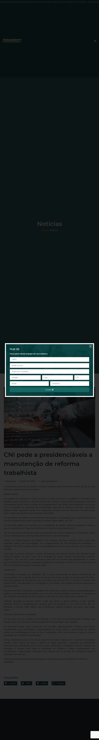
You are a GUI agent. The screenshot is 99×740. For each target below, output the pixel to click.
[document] (49, 370)
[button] (91, 346)
